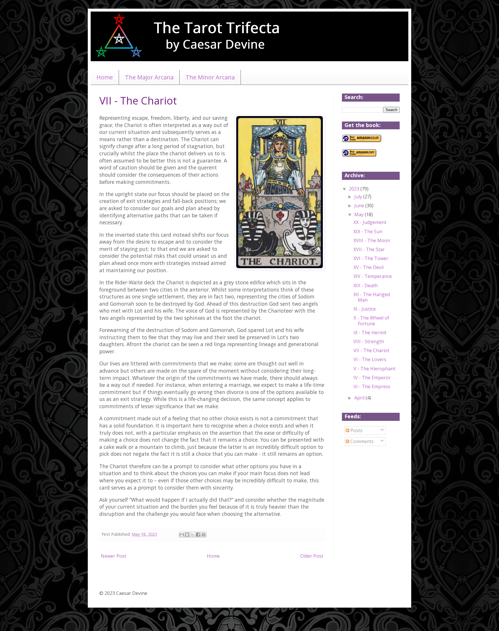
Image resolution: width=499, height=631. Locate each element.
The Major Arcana (149, 77)
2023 (354, 189)
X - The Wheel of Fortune (371, 320)
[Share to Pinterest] (203, 534)
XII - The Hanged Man (371, 297)
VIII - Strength (368, 341)
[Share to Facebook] (198, 534)
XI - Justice (364, 309)
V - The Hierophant (374, 368)
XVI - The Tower (370, 258)
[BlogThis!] (187, 534)
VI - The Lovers (369, 359)
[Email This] (182, 534)
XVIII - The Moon (371, 240)
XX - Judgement (369, 222)
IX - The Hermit (369, 332)
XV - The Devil (368, 267)
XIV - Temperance (372, 276)
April (360, 398)
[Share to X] (192, 534)
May (359, 214)
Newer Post (113, 556)
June (359, 205)
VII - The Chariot (371, 350)
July (358, 196)
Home (104, 77)
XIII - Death (365, 285)
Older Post (311, 556)
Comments (361, 441)
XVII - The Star (369, 249)
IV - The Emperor (372, 377)
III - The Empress (371, 386)
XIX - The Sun (367, 231)
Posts (355, 430)
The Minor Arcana (210, 77)
